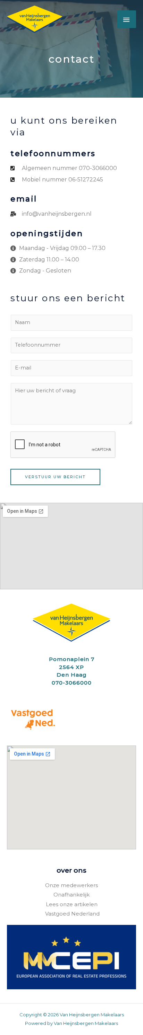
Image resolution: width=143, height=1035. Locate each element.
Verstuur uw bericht (55, 476)
